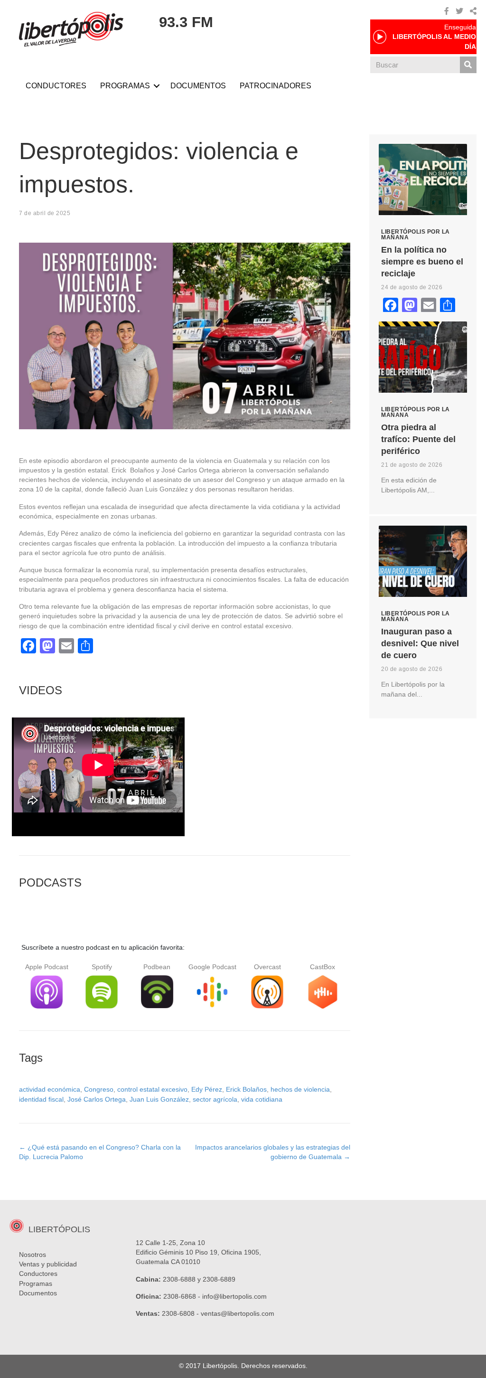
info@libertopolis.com (234, 1296)
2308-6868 (179, 1296)
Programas (35, 1283)
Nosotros (32, 1254)
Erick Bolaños (246, 1089)
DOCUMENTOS (198, 86)
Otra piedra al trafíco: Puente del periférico (418, 439)
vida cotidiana (261, 1099)
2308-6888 (179, 1279)
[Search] (468, 65)
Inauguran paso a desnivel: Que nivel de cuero (420, 643)
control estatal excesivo (152, 1089)
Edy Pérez (206, 1089)
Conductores (38, 1273)
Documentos (38, 1293)
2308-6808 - (181, 1313)
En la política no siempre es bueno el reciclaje (422, 261)
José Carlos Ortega (96, 1099)
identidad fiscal (41, 1099)
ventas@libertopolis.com (237, 1313)
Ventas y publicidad (48, 1264)
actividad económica (49, 1089)
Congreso (98, 1089)
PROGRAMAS (125, 86)
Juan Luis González (159, 1099)
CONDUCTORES (56, 86)
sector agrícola (215, 1099)
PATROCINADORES (275, 86)
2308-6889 (219, 1279)
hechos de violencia (300, 1089)
